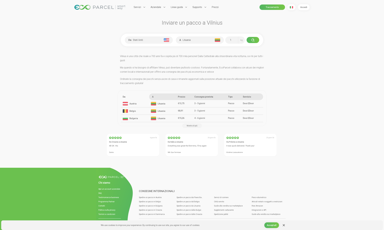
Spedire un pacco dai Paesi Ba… (190, 197)
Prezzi (215, 7)
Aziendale (156, 7)
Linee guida (177, 7)
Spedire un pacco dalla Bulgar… (189, 210)
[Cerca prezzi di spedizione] (253, 40)
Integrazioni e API (259, 210)
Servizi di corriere (221, 197)
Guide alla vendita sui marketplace (228, 206)
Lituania (161, 103)
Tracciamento (272, 7)
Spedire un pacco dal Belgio (188, 202)
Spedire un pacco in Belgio (150, 202)
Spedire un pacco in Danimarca (152, 214)
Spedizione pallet (221, 214)
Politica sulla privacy (106, 210)
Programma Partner (106, 202)
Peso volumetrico (259, 197)
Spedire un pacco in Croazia (150, 210)
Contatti (101, 206)
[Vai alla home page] (112, 177)
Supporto (197, 7)
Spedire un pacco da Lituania (188, 206)
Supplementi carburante (224, 210)
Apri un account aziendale (109, 189)
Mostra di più (192, 126)
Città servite (219, 202)
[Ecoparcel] (99, 7)
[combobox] (149, 40)
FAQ (100, 193)
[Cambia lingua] (291, 7)
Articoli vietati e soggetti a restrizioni (267, 202)
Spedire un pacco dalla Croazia (189, 214)
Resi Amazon (257, 206)
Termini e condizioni (106, 214)
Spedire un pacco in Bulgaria (150, 206)
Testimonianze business (108, 197)
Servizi (137, 7)
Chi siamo (104, 182)
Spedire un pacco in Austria (150, 197)
